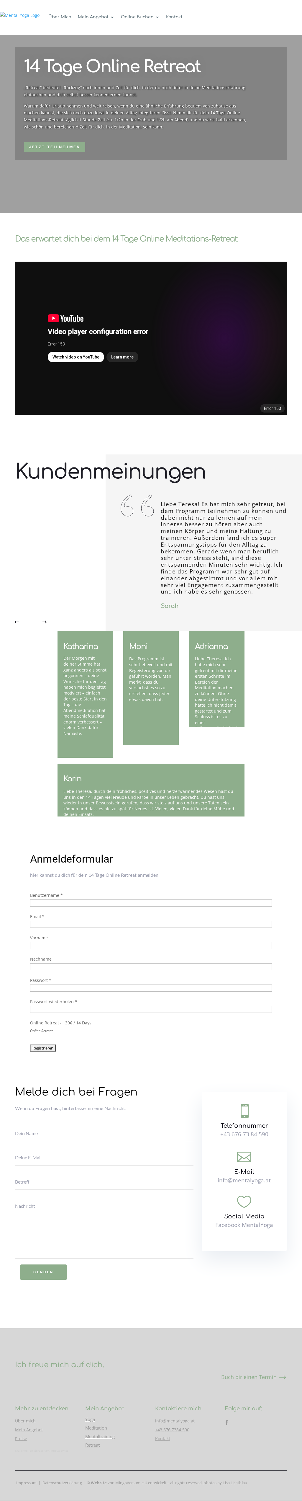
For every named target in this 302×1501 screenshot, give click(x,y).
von (103, 1482)
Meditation (96, 1428)
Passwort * (40, 980)
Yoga (90, 1419)
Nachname (41, 959)
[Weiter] (40, 622)
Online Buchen (137, 17)
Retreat (92, 1445)
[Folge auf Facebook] (227, 1422)
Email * (37, 916)
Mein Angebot (93, 17)
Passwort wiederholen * (53, 1001)
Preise (21, 1438)
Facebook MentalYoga (244, 1225)
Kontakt (174, 17)
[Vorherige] (21, 622)
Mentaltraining (100, 1436)
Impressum (26, 1482)
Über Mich (59, 17)
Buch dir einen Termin (249, 1377)
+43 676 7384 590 (172, 1429)
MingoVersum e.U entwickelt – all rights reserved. (159, 1482)
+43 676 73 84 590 (244, 1134)
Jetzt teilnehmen (54, 147)
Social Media (244, 1216)
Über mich (25, 1421)
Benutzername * (46, 895)
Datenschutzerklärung (62, 1482)
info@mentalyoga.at (244, 1180)
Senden (43, 1272)
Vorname (39, 938)
